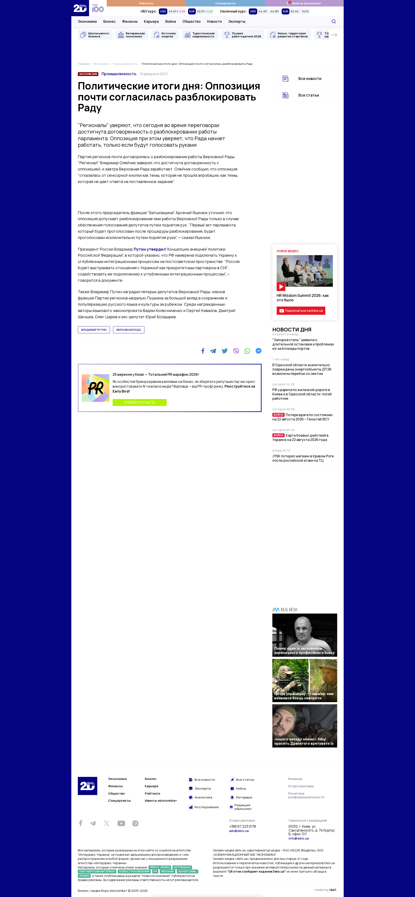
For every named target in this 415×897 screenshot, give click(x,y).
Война (170, 21)
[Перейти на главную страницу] (80, 8)
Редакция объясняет (243, 807)
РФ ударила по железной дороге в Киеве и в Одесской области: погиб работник (302, 394)
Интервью (244, 797)
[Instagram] (135, 823)
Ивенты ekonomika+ (161, 800)
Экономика (87, 21)
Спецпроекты (225, 3)
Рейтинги (146, 3)
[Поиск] (333, 21)
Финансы (129, 21)
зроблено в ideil (325, 890)
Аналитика (203, 797)
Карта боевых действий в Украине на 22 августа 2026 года (300, 437)
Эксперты (236, 21)
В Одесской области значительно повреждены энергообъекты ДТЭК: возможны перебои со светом (302, 369)
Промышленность (119, 73)
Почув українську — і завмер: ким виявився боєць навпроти (304, 696)
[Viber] (236, 351)
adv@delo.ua (239, 830)
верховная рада (129, 330)
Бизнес (109, 21)
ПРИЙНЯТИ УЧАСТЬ (140, 402)
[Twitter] (224, 351)
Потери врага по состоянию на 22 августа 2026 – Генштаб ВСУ (302, 416)
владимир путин (94, 330)
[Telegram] (213, 351)
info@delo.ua (299, 838)
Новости (214, 21)
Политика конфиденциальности (306, 795)
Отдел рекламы (301, 786)
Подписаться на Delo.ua (304, 311)
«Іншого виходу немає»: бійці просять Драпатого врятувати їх (304, 741)
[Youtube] (121, 823)
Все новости (309, 78)
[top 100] (98, 8)
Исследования (207, 807)
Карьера (151, 21)
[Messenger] (258, 351)
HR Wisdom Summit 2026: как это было (303, 297)
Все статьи (308, 95)
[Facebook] (203, 351)
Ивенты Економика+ (304, 3)
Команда (295, 778)
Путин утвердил (150, 249)
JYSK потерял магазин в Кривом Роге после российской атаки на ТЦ (303, 458)
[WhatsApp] (247, 351)
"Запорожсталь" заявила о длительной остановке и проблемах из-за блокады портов (303, 344)
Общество (191, 21)
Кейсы (241, 788)
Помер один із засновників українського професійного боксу (304, 650)
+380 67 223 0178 (242, 827)
